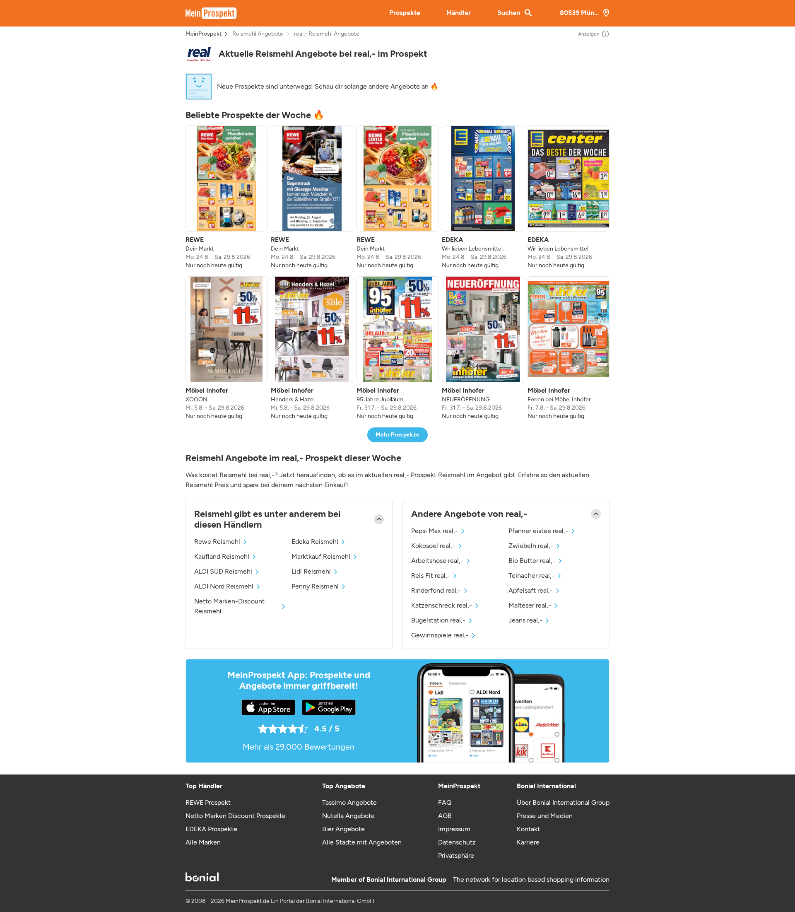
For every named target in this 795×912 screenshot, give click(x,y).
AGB (445, 816)
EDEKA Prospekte (211, 829)
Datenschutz (457, 842)
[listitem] (226, 197)
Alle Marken (203, 842)
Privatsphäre (456, 855)
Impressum (454, 829)
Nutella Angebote (348, 816)
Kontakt (528, 829)
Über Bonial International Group (563, 802)
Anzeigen (589, 34)
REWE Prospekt (208, 802)
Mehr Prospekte (398, 434)
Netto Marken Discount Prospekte (236, 816)
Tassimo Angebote (349, 802)
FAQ (444, 802)
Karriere (528, 842)
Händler (459, 13)
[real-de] (199, 54)
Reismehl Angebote (257, 34)
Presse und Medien (545, 816)
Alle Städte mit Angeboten (362, 842)
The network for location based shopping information (531, 879)
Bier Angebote (343, 829)
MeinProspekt (204, 34)
